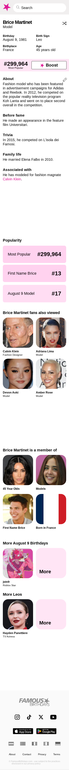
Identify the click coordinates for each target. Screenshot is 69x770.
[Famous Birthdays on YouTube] (52, 717)
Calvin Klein (12, 179)
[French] (34, 743)
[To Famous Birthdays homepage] (6, 7)
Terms (56, 754)
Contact (26, 754)
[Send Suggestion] (65, 80)
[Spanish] (11, 743)
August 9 (10, 40)
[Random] (64, 23)
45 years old (45, 50)
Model (7, 27)
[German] (58, 743)
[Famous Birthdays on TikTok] (27, 717)
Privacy (42, 754)
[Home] (34, 702)
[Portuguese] (22, 743)
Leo (39, 40)
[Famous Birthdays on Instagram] (15, 717)
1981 (23, 40)
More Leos (12, 594)
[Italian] (46, 743)
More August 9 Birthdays (25, 543)
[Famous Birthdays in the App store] (23, 731)
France (8, 50)
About (12, 754)
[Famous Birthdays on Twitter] (39, 717)
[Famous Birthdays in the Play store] (46, 731)
